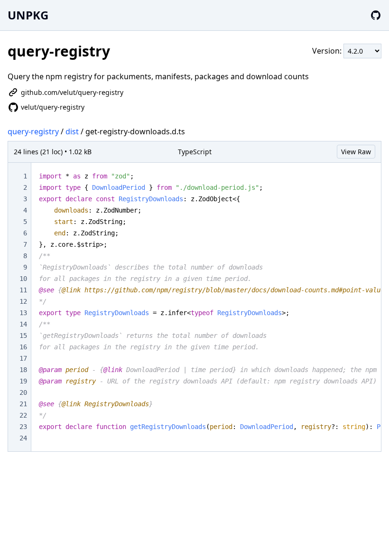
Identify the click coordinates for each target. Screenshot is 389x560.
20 (23, 392)
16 (23, 347)
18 (23, 369)
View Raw (356, 151)
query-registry (33, 131)
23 (23, 426)
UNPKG (28, 15)
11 (23, 290)
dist (72, 131)
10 (23, 278)
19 (23, 381)
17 (23, 358)
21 (23, 404)
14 (23, 324)
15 (23, 335)
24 (23, 438)
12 (23, 301)
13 (23, 313)
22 (23, 415)
